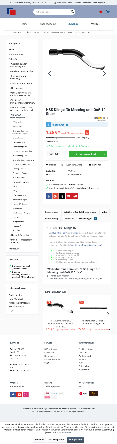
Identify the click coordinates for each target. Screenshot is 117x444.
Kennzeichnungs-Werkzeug (19, 77)
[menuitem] (54, 12)
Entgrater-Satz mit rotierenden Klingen (20, 132)
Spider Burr (17, 126)
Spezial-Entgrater (20, 146)
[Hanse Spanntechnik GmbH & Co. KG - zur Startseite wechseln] (11, 11)
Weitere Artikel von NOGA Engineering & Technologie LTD (77, 278)
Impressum (84, 369)
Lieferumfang (51, 218)
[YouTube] (19, 394)
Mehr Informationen (62, 432)
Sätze (15, 186)
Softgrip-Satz (18, 168)
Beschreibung (51, 212)
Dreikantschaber (19, 142)
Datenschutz (85, 366)
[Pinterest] (69, 196)
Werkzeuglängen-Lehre (22, 71)
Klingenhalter (18, 221)
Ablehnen (39, 439)
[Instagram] (26, 394)
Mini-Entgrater (19, 177)
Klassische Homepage (19, 302)
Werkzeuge (14, 248)
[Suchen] (72, 12)
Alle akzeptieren (56, 439)
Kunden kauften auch (55, 291)
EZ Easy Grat (18, 122)
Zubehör (13, 59)
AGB (81, 362)
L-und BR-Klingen (20, 204)
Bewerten (96, 164)
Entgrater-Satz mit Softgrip (23, 160)
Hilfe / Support (16, 299)
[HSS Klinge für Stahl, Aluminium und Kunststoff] (61, 308)
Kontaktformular (17, 306)
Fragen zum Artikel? (73, 164)
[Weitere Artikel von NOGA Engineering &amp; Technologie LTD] (101, 118)
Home (11, 49)
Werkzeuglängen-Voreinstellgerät (19, 65)
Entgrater (17, 230)
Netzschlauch (17, 88)
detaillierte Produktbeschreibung (80, 212)
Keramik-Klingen (20, 199)
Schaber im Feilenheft (21, 164)
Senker (17, 217)
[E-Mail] (75, 196)
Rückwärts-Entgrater (21, 173)
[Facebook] (49, 196)
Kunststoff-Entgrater (21, 182)
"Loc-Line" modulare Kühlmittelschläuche (20, 94)
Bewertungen (87, 218)
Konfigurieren (75, 439)
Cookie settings (16, 295)
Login (11, 310)
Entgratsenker (18, 138)
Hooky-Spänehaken (20, 235)
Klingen (16, 191)
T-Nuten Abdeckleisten (22, 83)
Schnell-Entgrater (20, 155)
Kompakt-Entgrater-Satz (22, 151)
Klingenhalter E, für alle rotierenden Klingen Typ (93, 322)
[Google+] (55, 196)
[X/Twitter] (62, 196)
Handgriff (17, 226)
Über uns (83, 352)
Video (104, 212)
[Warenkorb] (108, 11)
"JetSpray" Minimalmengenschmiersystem (23, 101)
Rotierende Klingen (22, 213)
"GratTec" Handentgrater (17, 116)
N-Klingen (18, 208)
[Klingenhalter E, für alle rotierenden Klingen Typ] (93, 308)
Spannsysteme (16, 54)
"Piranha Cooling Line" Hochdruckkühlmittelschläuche (23, 109)
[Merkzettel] (101, 11)
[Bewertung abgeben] (69, 117)
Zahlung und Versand (85, 358)
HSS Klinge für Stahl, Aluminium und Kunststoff (60, 322)
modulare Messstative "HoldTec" (21, 241)
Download (69, 218)
